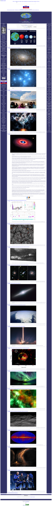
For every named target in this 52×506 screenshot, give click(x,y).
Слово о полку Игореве (49, 81)
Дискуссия (38, 1)
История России (49, 78)
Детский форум (49, 99)
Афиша (4, 129)
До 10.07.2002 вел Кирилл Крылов (26, 22)
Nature (3, 57)
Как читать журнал (3, 103)
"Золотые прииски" (49, 56)
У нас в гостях (49, 43)
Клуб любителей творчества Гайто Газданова (49, 106)
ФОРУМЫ (49, 90)
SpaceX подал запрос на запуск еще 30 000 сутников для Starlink (17, 326)
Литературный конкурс (49, 116)
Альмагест (3, 52)
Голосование (29, 1)
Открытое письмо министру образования (3, 65)
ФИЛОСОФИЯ (49, 71)
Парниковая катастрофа (4, 46)
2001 (49, 127)
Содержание (16, 1)
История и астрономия (3, 51)
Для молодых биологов (3, 84)
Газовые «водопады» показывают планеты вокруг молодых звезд (17, 446)
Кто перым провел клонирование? (4, 48)
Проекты (4, 109)
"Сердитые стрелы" (49, 57)
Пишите (20, 1)
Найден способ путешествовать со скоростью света (16, 68)
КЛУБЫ (49, 100)
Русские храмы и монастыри (49, 68)
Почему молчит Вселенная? (4, 45)
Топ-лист (32, 1)
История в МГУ (49, 79)
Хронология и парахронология (4, 50)
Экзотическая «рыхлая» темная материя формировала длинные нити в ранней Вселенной (20, 223)
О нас (18, 1)
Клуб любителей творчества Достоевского (49, 104)
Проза (49, 34)
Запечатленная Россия (49, 87)
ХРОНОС (49, 77)
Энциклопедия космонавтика (3, 36)
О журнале (3, 102)
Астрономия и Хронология (49, 84)
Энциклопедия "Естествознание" (4, 38)
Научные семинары (3, 43)
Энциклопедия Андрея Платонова (49, 108)
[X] (29, 197)
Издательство (49, 44)
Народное (4, 96)
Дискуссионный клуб (49, 92)
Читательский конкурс (49, 118)
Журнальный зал (4, 39)
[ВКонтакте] (27, 197)
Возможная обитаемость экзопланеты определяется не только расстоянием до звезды (20, 29)
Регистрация (35, 1)
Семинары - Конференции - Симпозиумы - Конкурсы (26, 10)
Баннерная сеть (4, 120)
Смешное (4, 97)
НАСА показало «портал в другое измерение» (15, 47)
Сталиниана (49, 89)
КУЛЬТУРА (49, 58)
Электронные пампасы (49, 122)
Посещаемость (3, 110)
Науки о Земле (3, 70)
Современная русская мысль (49, 72)
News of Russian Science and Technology (3, 42)
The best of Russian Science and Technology (4, 131)
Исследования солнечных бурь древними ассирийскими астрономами (18, 370)
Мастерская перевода (49, 110)
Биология (4, 69)
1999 (49, 129)
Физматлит (3, 40)
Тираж (3, 105)
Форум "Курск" (49, 96)
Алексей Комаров (27, 501)
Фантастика (49, 123)
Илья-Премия (49, 119)
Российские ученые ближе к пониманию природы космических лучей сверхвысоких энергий (20, 388)
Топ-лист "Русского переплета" (3, 119)
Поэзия (49, 35)
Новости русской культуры (4, 125)
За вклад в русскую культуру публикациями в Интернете (49, 113)
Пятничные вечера (49, 101)
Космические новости (3, 34)
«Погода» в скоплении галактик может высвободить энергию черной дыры (18, 111)
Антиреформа (3, 66)
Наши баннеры (3, 121)
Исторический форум (49, 98)
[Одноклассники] (28, 197)
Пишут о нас (3, 104)
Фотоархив (3, 116)
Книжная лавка (26, 1)
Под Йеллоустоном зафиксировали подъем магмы (16, 90)
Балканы (49, 33)
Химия (3, 75)
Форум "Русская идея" (49, 95)
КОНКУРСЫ (49, 111)
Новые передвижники (49, 61)
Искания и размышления (49, 38)
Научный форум (4, 26)
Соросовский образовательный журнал (4, 68)
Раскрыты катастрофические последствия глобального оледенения (17, 304)
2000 (49, 128)
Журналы (4, 111)
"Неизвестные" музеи (49, 65)
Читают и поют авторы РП (3, 90)
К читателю (49, 27)
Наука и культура (4, 53)
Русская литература (3, 76)
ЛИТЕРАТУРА (49, 24)
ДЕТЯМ (49, 120)
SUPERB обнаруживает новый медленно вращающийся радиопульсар (18, 200)
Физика (4, 74)
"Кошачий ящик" (49, 55)
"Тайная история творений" (49, 52)
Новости (23, 1)
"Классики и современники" (49, 49)
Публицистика (49, 29)
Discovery (4, 62)
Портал (13, 1)
